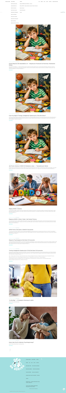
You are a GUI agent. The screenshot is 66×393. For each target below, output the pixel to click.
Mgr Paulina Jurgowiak (14, 16)
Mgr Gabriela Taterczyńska (14, 18)
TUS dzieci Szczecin (39, 258)
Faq (39, 1)
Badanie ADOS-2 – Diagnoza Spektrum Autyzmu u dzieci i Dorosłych (33, 382)
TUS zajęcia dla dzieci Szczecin (47, 258)
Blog (44, 1)
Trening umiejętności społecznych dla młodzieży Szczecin (16, 258)
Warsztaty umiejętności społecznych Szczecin (15, 259)
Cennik (42, 1)
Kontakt (50, 1)
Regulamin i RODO (55, 1)
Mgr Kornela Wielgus (13, 14)
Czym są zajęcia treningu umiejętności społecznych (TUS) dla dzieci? (32, 386)
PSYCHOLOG (17, 113)
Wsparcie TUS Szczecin (24, 259)
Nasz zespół (13, 1)
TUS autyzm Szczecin (33, 258)
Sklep (47, 1)
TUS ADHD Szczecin (27, 258)
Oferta (21, 1)
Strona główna (7, 1)
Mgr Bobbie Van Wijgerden (14, 12)
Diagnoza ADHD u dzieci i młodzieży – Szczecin (26, 3)
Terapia (21, 12)
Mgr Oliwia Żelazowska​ (14, 3)
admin (11, 113)
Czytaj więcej (11, 120)
